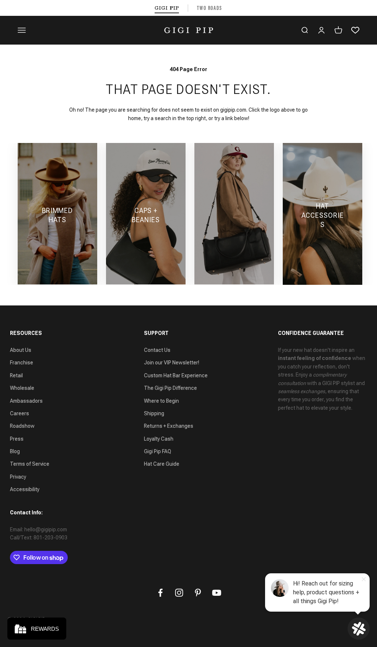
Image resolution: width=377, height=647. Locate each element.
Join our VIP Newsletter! (171, 363)
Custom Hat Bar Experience (176, 375)
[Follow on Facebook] (160, 593)
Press (17, 439)
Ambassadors (26, 401)
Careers (19, 413)
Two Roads (209, 7)
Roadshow (22, 426)
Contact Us (157, 350)
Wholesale (22, 388)
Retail (16, 375)
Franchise (21, 363)
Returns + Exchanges (168, 426)
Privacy (18, 477)
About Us (20, 350)
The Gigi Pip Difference (170, 388)
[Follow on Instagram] (179, 593)
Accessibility (24, 489)
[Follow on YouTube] (217, 593)
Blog (15, 451)
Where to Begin (161, 401)
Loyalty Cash (158, 439)
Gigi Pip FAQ (157, 451)
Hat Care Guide (161, 464)
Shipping (154, 413)
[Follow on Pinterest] (198, 593)
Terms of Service (29, 464)
